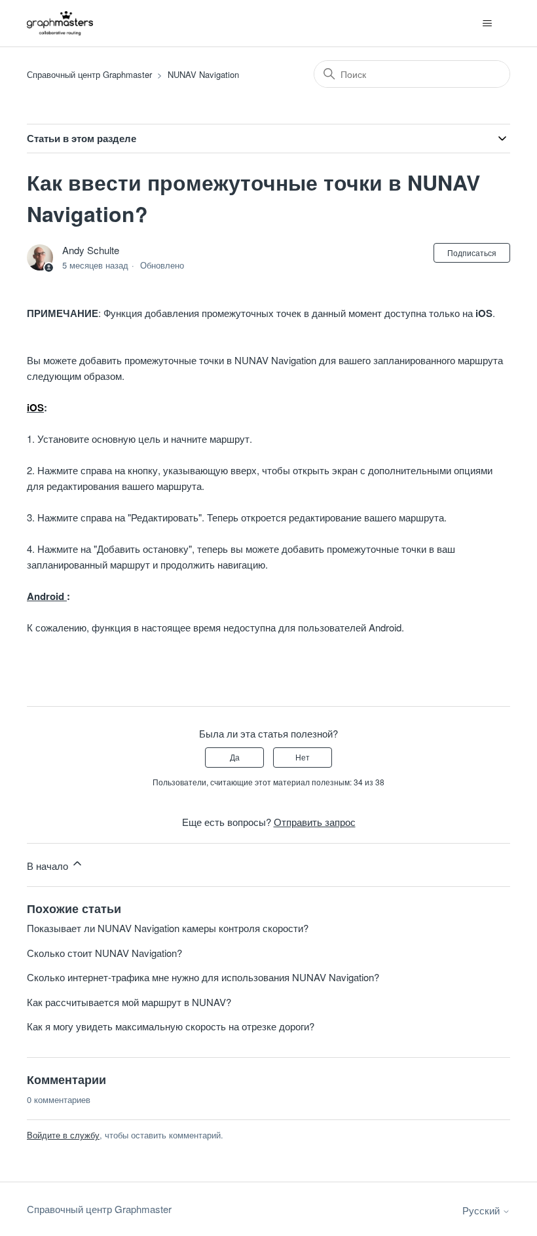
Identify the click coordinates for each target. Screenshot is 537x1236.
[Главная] (60, 23)
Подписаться (471, 252)
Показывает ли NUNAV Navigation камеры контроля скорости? (167, 928)
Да (235, 756)
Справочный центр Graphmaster (89, 74)
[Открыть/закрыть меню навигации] (487, 23)
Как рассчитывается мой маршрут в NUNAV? (129, 1002)
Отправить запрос (315, 822)
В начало (49, 865)
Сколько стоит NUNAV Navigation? (104, 953)
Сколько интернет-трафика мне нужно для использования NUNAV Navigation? (203, 977)
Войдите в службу (63, 1135)
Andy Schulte (90, 250)
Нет (302, 756)
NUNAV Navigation (203, 74)
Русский (482, 1210)
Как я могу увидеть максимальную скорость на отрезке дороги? (170, 1026)
